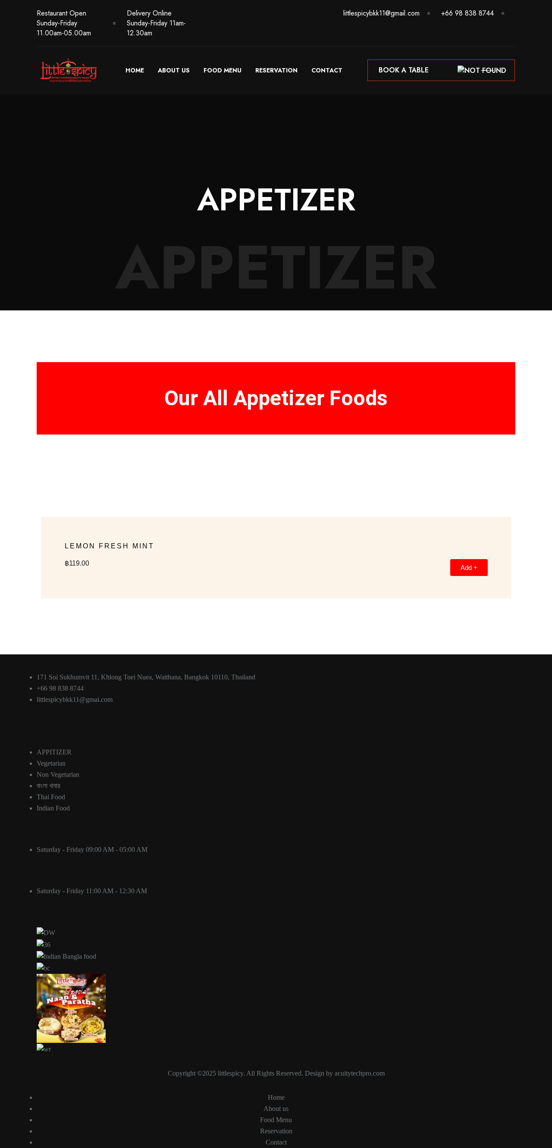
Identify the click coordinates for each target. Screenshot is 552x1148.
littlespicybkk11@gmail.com (381, 13)
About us (174, 70)
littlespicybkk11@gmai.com (75, 699)
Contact (326, 70)
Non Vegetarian (58, 774)
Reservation (276, 70)
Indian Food (53, 808)
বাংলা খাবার (48, 785)
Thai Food (51, 797)
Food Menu (223, 70)
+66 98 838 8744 (467, 13)
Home (134, 70)
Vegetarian (51, 763)
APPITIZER (54, 752)
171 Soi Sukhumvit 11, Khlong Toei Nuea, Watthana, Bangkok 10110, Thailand (146, 677)
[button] (45, 512)
